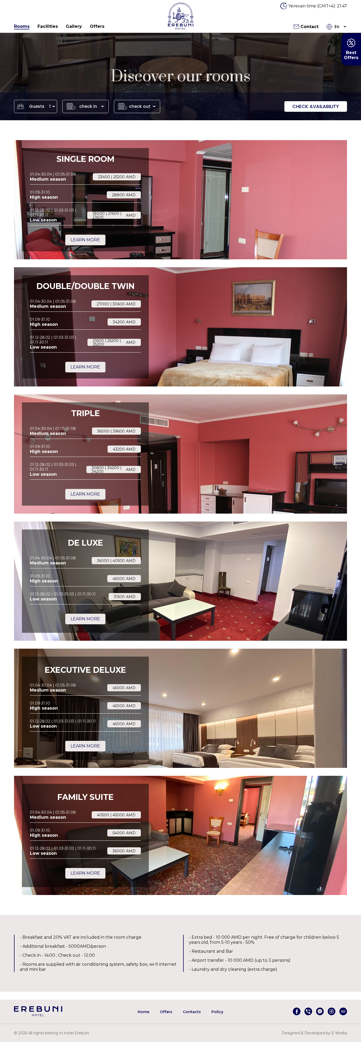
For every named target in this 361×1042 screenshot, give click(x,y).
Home (143, 1011)
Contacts (192, 1011)
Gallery (74, 26)
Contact (309, 26)
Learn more (85, 239)
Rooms (22, 26)
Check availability (315, 106)
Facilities (48, 26)
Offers (97, 26)
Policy (217, 1011)
